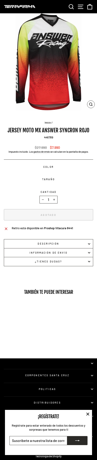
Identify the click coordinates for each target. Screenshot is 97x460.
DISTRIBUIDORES (47, 402)
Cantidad (49, 192)
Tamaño (48, 179)
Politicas (47, 389)
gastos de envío (41, 151)
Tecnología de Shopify (48, 456)
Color (48, 167)
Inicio (48, 122)
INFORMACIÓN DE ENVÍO (49, 252)
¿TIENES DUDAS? (48, 261)
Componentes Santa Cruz (47, 375)
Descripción (48, 243)
